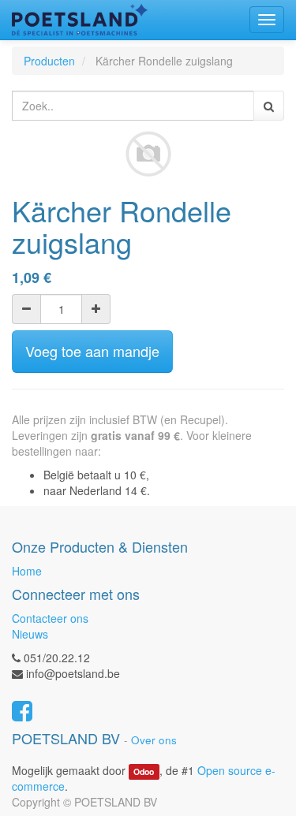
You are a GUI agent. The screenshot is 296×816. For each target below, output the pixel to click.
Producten (49, 61)
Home (27, 571)
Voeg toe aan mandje (92, 351)
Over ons (154, 739)
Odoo (143, 771)
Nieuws (30, 634)
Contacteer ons (50, 618)
